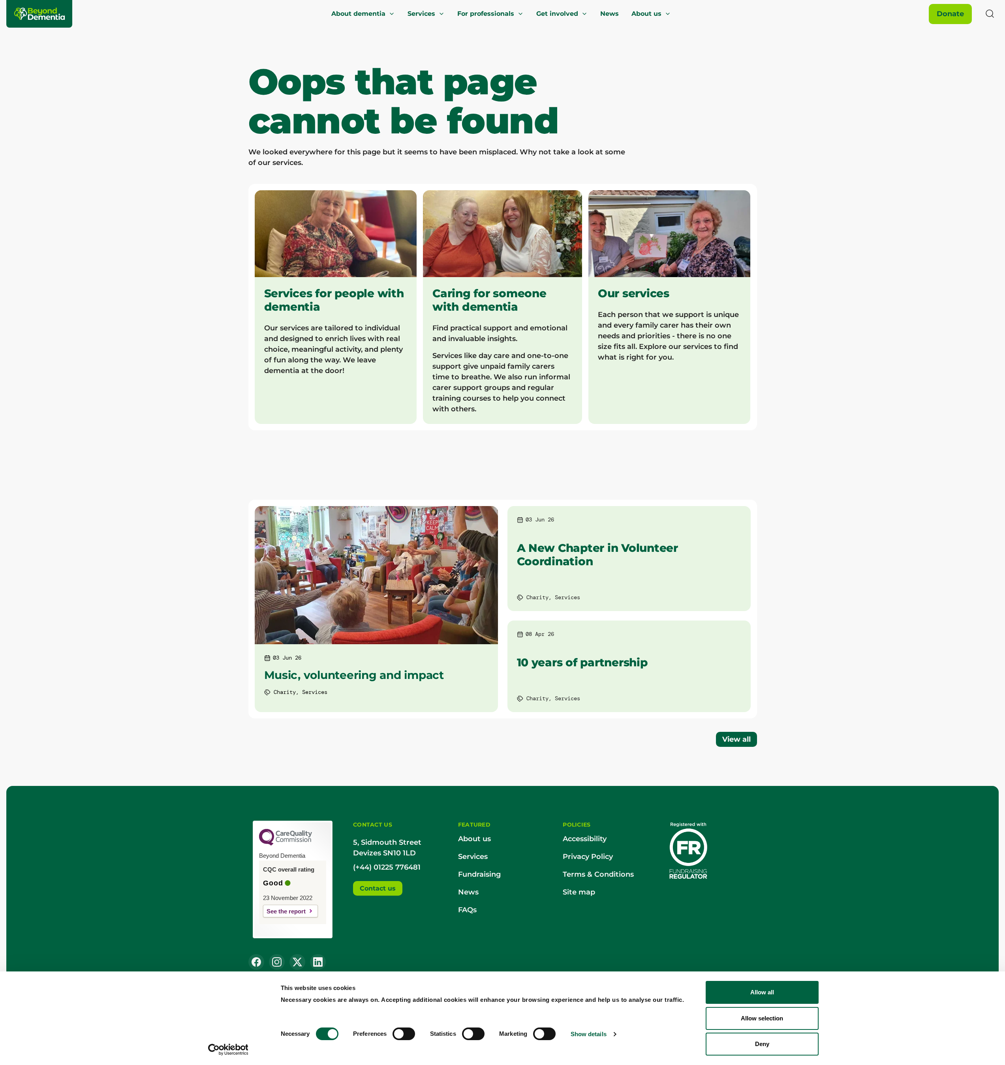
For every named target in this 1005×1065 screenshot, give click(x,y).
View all (736, 739)
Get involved (557, 13)
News (609, 13)
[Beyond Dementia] (39, 14)
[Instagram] (277, 962)
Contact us (378, 888)
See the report (286, 911)
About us (646, 13)
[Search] (990, 13)
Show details (589, 1034)
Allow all (762, 992)
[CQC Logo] (285, 843)
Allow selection (762, 1018)
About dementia (358, 13)
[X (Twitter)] (297, 962)
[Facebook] (256, 962)
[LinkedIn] (318, 962)
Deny (762, 1044)
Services (421, 13)
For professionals (485, 13)
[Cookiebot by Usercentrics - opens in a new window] (228, 1050)
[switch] (404, 1034)
